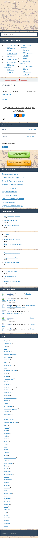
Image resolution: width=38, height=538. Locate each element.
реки (5, 368)
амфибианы (8, 414)
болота (6, 469)
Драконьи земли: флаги (12, 253)
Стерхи (6, 234)
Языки (25, 58)
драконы (7, 523)
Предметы (11, 56)
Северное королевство (14, 313)
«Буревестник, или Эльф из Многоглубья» (21, 306)
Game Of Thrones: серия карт (13, 199)
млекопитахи (8, 474)
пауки (6, 430)
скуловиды (7, 357)
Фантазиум (5, 533)
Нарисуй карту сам (9, 188)
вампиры (7, 501)
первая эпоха (8, 365)
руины (6, 515)
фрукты (6, 400)
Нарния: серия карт (9, 202)
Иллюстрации (13, 45)
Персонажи (28, 53)
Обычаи (10, 70)
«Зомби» (28, 294)
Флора (26, 50)
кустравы (7, 360)
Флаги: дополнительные (12, 239)
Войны (25, 69)
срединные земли (10, 387)
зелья (6, 507)
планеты (7, 504)
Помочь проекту (19, 162)
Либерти (32, 329)
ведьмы (6, 441)
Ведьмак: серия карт (9, 192)
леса (5, 444)
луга (5, 512)
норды (4, 99)
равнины (7, 395)
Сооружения (12, 54)
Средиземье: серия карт (12, 216)
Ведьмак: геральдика (10, 174)
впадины (7, 433)
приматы (7, 488)
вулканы (6, 482)
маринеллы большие (11, 422)
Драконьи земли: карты (11, 262)
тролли (6, 428)
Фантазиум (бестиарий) (12, 281)
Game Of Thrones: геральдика (13, 181)
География (12, 59)
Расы (10, 73)
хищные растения (10, 458)
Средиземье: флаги (9, 195)
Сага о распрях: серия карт (13, 244)
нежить (6, 381)
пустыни (6, 439)
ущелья (6, 518)
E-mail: (4, 129)
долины (6, 485)
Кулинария (27, 72)
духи (5, 373)
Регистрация (32, 129)
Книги (25, 56)
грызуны (6, 411)
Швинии (7, 94)
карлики (6, 452)
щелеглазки (8, 417)
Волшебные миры (10, 276)
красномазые (8, 419)
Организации (28, 66)
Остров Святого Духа (11, 258)
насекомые (7, 390)
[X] (17, 115)
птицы (6, 362)
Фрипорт (32, 324)
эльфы (6, 526)
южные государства (10, 409)
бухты (6, 466)
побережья (7, 471)
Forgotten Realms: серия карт (13, 177)
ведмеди (7, 498)
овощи (6, 490)
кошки (6, 425)
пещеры (6, 520)
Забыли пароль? (31, 136)
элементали (8, 493)
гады (5, 496)
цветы (6, 455)
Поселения (12, 51)
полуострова (8, 479)
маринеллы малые (10, 354)
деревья (6, 384)
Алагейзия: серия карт (11, 225)
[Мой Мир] (23, 115)
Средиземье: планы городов (12, 206)
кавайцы (7, 403)
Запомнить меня (9, 143)
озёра (6, 449)
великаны (7, 351)
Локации (11, 48)
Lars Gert (10, 294)
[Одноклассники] (20, 115)
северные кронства (10, 370)
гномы (6, 460)
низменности (8, 463)
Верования (11, 62)
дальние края (8, 379)
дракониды (7, 392)
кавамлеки (7, 343)
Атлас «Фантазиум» (10, 271)
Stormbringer (11, 300)
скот (5, 447)
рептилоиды (8, 406)
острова (6, 477)
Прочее (26, 75)
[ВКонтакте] (15, 115)
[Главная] (2, 80)
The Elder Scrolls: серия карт (12, 185)
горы (5, 346)
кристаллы (7, 509)
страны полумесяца (10, 398)
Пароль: (4, 136)
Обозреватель (19, 153)
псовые (6, 376)
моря (5, 349)
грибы (6, 436)
